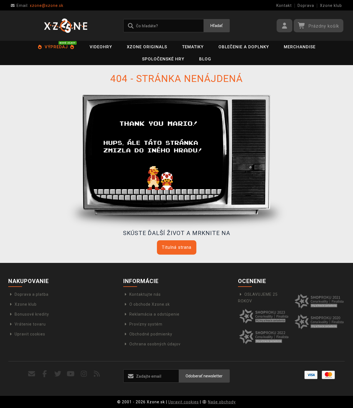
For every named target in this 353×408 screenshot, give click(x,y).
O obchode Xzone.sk (149, 304)
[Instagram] (84, 374)
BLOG (205, 59)
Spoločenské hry (163, 59)
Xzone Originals (147, 46)
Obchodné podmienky (150, 334)
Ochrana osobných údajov (155, 344)
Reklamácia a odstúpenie (154, 314)
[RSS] (97, 374)
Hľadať (216, 25)
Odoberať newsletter (204, 376)
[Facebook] (45, 374)
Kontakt (284, 5)
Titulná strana (176, 247)
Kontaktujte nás (145, 294)
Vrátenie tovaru (30, 324)
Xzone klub (331, 5)
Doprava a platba (32, 294)
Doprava (306, 5)
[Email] (32, 374)
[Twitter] (58, 374)
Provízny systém (145, 324)
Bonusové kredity (32, 314)
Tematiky (193, 46)
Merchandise (299, 46)
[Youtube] (70, 374)
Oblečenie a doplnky (243, 46)
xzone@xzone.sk (40, 5)
